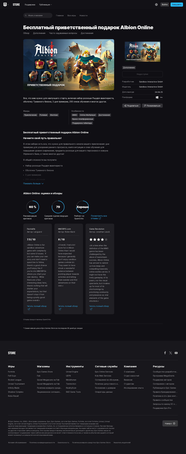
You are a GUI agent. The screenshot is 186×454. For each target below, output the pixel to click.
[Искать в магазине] (26, 15)
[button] (68, 183)
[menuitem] (60, 15)
